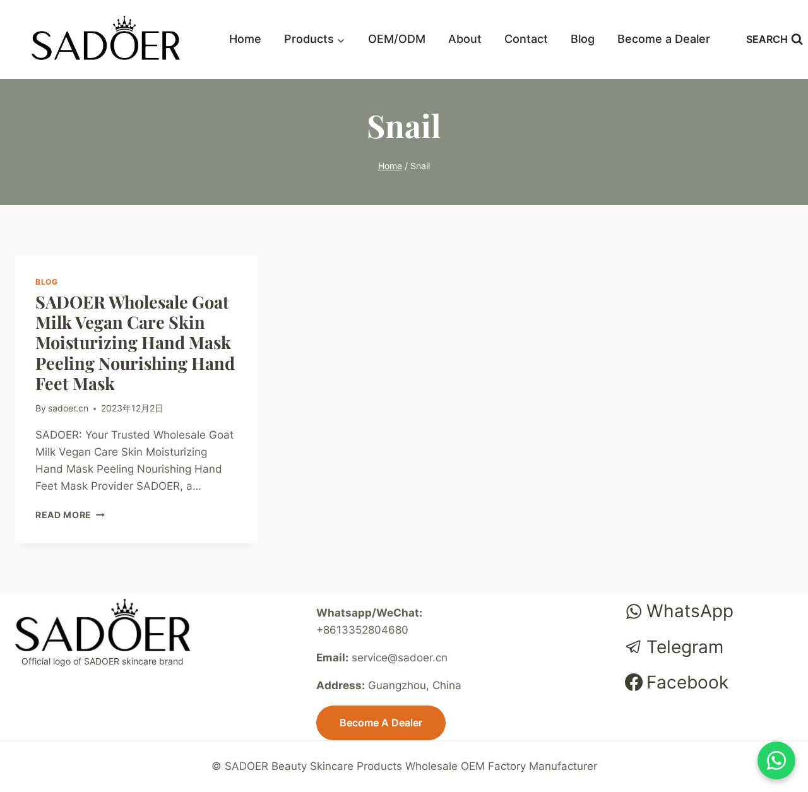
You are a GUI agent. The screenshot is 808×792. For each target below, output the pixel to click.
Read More (70, 515)
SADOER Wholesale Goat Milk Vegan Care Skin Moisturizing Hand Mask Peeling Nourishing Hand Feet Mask (135, 342)
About (465, 38)
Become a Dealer (663, 38)
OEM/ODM (396, 38)
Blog (583, 38)
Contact (526, 38)
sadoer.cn (68, 408)
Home (245, 38)
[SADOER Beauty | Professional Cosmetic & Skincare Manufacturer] (106, 38)
